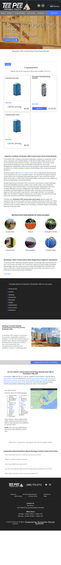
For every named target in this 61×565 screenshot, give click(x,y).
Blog (45, 496)
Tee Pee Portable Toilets (25, 173)
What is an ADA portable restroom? (16, 459)
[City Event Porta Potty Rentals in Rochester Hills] (30, 242)
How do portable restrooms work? (16, 464)
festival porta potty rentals (35, 378)
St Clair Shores (22, 402)
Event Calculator (20, 13)
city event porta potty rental (20, 380)
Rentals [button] (9, 13)
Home (3, 13)
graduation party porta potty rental (14, 382)
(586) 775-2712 (34, 484)
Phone (52, 5)
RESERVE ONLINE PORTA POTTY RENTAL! (45, 362)
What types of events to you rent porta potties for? (21, 473)
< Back (8, 64)
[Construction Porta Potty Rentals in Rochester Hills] (10, 224)
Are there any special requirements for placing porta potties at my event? (28, 469)
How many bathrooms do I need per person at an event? (23, 455)
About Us (13, 494)
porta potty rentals (9, 378)
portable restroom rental (37, 380)
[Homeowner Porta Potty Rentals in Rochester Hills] (10, 242)
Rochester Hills (23, 396)
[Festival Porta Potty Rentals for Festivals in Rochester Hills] (30, 224)
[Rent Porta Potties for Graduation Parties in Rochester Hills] (50, 224)
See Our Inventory (10, 40)
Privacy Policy (33, 496)
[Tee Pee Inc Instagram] (42, 5)
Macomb (11, 410)
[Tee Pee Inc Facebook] (38, 5)
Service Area (31, 13)
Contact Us (40, 13)
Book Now (54, 13)
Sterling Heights (22, 405)
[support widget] (56, 561)
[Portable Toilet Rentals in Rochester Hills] (50, 242)
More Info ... (9, 103)
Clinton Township (10, 406)
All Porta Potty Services (30, 494)
